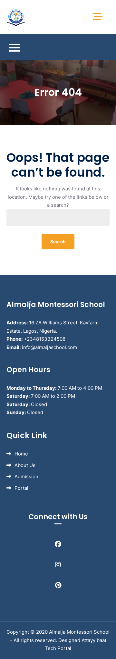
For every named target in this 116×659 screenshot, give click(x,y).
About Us (25, 465)
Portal (21, 488)
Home (21, 454)
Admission (26, 476)
